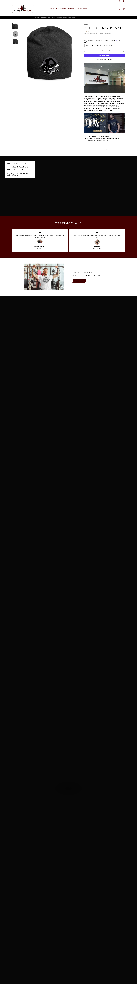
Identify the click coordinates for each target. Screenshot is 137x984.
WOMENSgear (61, 8)
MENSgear (72, 8)
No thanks (68, 527)
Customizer (82, 8)
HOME (52, 8)
